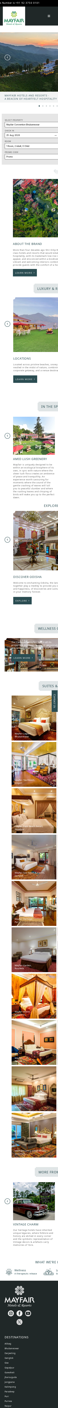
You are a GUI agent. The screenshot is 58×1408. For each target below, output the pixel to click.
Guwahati (10, 1372)
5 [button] (53, 105)
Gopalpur (9, 1367)
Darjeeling (10, 1353)
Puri (7, 1396)
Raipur (8, 1405)
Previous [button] (7, 57)
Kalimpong (10, 1386)
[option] (34, 458)
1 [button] (39, 105)
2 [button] (43, 105)
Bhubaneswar (12, 1348)
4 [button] (50, 105)
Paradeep (10, 1391)
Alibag (8, 1343)
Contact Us (55, 701)
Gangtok (9, 1358)
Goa (7, 1362)
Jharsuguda (11, 1377)
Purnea (8, 1401)
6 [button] (57, 105)
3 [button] (46, 105)
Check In (9, 131)
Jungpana (10, 1382)
